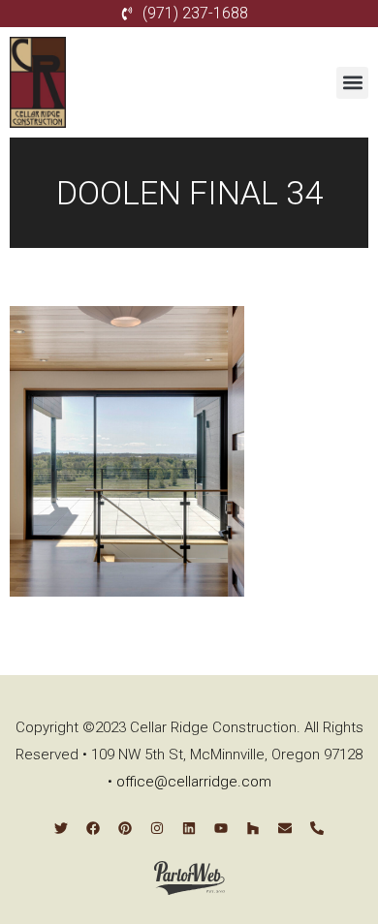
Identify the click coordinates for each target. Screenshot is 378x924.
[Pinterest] (125, 828)
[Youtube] (221, 828)
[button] (352, 83)
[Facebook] (93, 828)
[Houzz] (253, 828)
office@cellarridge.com (193, 781)
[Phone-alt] (317, 828)
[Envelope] (285, 828)
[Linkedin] (189, 828)
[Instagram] (157, 828)
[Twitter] (61, 828)
